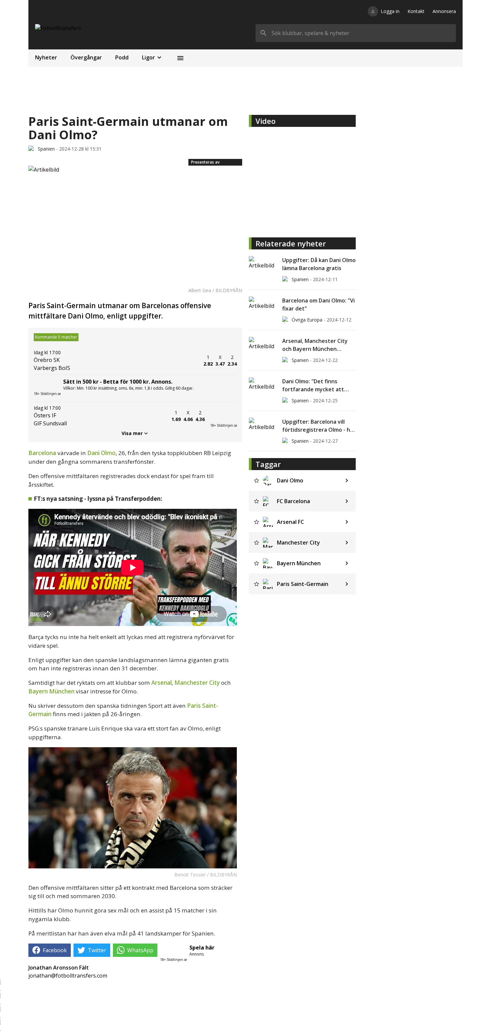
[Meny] (180, 58)
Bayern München (51, 691)
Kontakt (416, 11)
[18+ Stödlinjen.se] (223, 416)
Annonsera (444, 11)
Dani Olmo (101, 453)
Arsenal (161, 682)
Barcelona (42, 453)
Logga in (390, 11)
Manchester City (197, 682)
